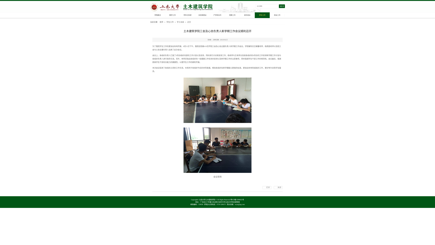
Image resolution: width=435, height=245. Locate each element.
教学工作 (172, 15)
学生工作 (262, 15)
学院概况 (157, 15)
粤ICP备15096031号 (237, 200)
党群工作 (232, 15)
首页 (161, 22)
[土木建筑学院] (182, 7)
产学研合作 (217, 15)
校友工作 (277, 15)
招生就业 (247, 15)
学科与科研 (187, 15)
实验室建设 (202, 15)
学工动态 (180, 22)
